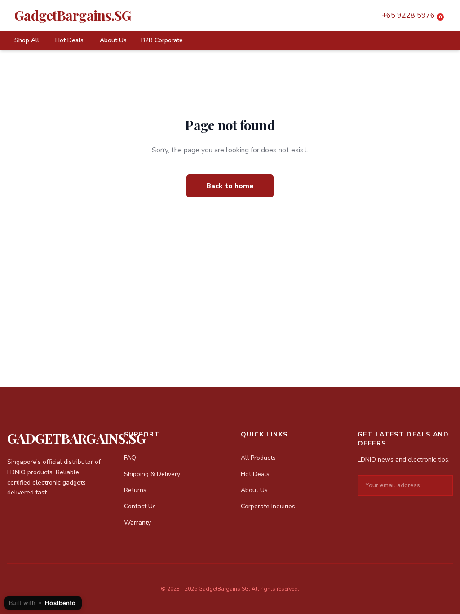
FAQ (130, 458)
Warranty (137, 522)
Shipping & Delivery (152, 474)
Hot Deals (69, 40)
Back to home (230, 186)
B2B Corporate (162, 40)
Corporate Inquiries (268, 506)
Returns (135, 490)
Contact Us (140, 506)
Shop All (26, 40)
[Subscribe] (445, 485)
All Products (258, 458)
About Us (113, 40)
